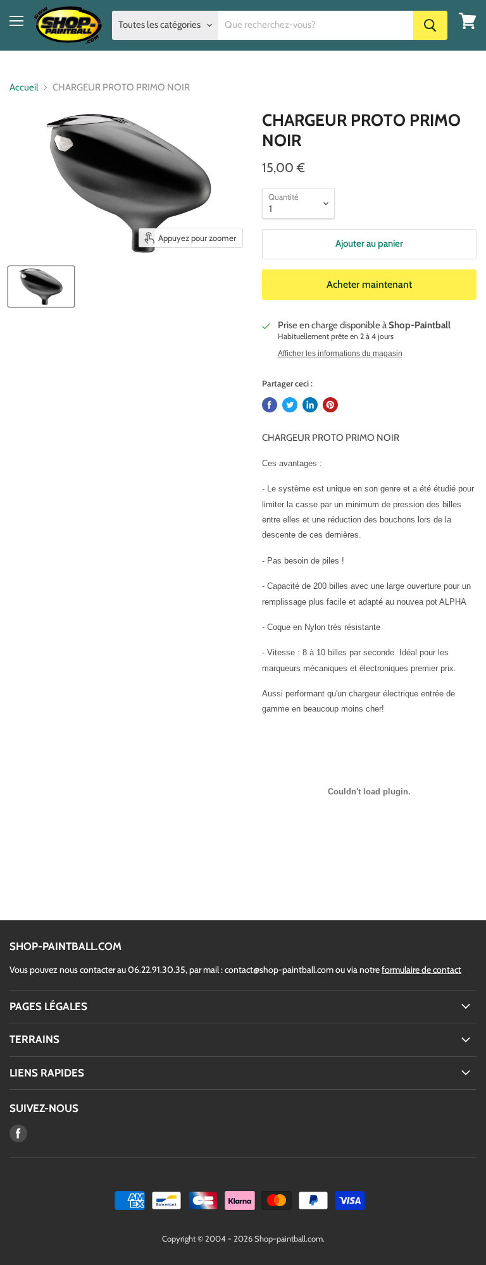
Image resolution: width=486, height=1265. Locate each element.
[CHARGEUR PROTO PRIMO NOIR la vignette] (41, 286)
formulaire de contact (421, 969)
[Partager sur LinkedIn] (310, 404)
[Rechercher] (430, 25)
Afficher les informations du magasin (340, 353)
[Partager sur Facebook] (269, 404)
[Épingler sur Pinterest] (330, 404)
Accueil (24, 87)
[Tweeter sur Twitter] (289, 404)
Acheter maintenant (369, 284)
